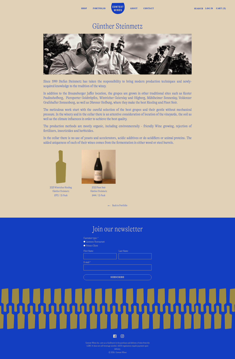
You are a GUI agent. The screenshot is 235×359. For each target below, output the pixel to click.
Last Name (123, 251)
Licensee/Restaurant (95, 242)
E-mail (87, 262)
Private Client (92, 246)
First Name (88, 251)
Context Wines (121, 352)
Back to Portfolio (119, 205)
